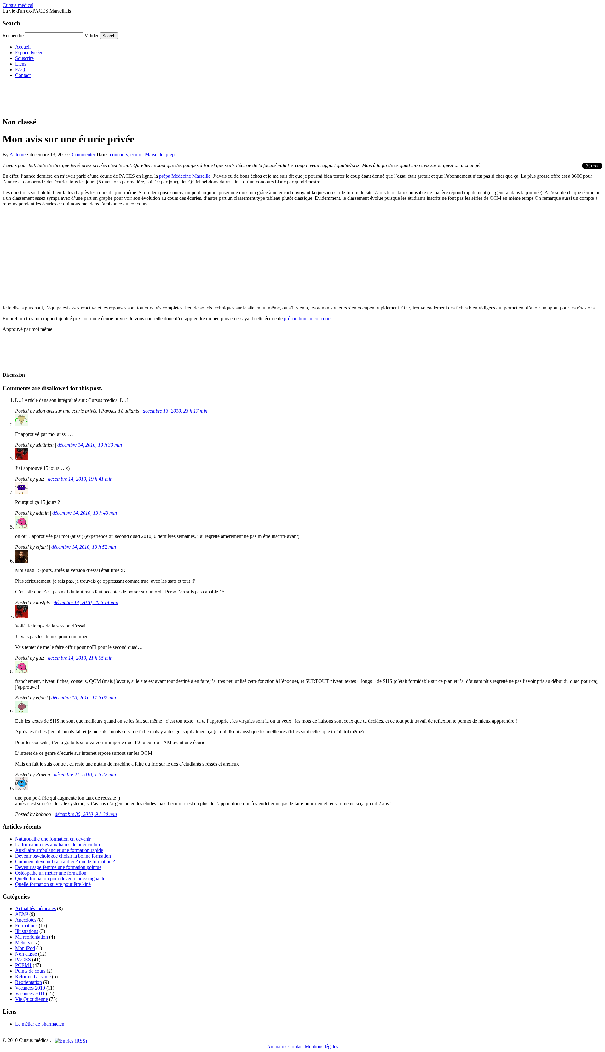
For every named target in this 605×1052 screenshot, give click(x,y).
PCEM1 (23, 965)
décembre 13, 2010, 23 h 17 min (175, 410)
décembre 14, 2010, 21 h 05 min (80, 658)
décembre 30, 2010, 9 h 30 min (86, 814)
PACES (23, 959)
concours (119, 154)
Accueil (23, 46)
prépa (171, 154)
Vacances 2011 (30, 993)
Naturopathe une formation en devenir (53, 838)
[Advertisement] (117, 97)
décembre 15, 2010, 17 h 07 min (83, 697)
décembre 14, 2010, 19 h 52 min (83, 547)
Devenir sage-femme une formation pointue (58, 867)
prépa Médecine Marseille (184, 176)
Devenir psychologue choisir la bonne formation (63, 855)
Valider (91, 35)
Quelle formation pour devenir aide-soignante (60, 878)
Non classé (26, 954)
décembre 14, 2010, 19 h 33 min (89, 445)
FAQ (20, 69)
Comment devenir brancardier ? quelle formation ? (65, 861)
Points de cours (30, 971)
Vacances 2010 (30, 988)
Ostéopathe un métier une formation (50, 873)
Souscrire (24, 58)
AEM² (21, 914)
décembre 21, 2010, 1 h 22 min (85, 774)
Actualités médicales (35, 908)
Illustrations (26, 931)
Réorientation (28, 982)
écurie (136, 154)
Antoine (17, 154)
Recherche (13, 35)
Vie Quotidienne (31, 999)
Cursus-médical (18, 5)
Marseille (154, 154)
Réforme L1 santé (33, 976)
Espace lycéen (29, 52)
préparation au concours (307, 318)
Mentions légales (321, 1046)
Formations (26, 925)
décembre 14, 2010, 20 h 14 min (86, 602)
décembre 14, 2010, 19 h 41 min (80, 479)
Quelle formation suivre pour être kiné (53, 884)
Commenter (83, 154)
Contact (23, 75)
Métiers (22, 942)
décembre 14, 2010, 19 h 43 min (84, 513)
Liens (20, 63)
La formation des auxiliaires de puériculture (58, 844)
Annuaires (277, 1046)
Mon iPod (25, 948)
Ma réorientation (31, 936)
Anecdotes (25, 919)
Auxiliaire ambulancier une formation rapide (59, 850)
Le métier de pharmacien (39, 1023)
